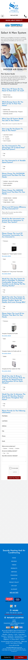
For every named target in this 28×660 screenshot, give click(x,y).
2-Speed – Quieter (8, 200)
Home (14, 557)
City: (3, 431)
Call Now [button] (20, 657)
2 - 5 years (6, 137)
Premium (5, 241)
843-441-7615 (14, 592)
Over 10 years (7, 141)
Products (14, 568)
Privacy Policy (14, 582)
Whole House (6, 95)
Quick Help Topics (13, 20)
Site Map (14, 585)
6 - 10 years (6, 139)
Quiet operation (7, 185)
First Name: (5, 416)
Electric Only (6, 109)
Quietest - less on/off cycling (10, 181)
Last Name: (5, 421)
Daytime (5, 448)
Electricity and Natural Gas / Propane (13, 111)
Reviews (14, 561)
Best (4, 259)
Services (14, 571)
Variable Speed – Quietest (10, 198)
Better (4, 356)
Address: (4, 426)
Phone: (4, 436)
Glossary (14, 589)
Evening (11, 448)
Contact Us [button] (7, 657)
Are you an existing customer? (9, 451)
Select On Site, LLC (18, 647)
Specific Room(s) (7, 97)
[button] (14, 477)
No (4, 155)
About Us (14, 578)
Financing (14, 575)
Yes (4, 153)
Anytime (17, 448)
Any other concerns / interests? (10, 455)
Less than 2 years (8, 135)
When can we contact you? (8, 446)
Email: (3, 441)
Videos (14, 564)
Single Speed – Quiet (8, 202)
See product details (6, 256)
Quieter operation (7, 183)
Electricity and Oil (7, 113)
